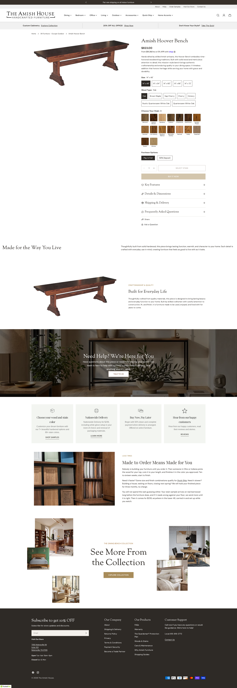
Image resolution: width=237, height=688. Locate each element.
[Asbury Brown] (153, 117)
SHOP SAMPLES (52, 437)
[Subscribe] (86, 633)
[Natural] (179, 129)
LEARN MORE (96, 436)
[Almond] (145, 117)
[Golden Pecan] (197, 117)
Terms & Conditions (113, 642)
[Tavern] (145, 141)
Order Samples (174, 7)
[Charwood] (179, 117)
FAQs (164, 7)
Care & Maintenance (144, 645)
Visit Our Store (188, 7)
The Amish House (46, 678)
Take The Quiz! (207, 25)
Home (33, 34)
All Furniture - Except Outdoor (52, 34)
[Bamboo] (162, 117)
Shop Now (128, 25)
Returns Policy (110, 634)
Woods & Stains (141, 641)
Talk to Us (118, 374)
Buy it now (173, 176)
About (157, 7)
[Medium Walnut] (162, 129)
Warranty (139, 629)
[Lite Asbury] (153, 129)
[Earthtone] (188, 117)
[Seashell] (197, 129)
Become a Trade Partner (114, 651)
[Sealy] (188, 129)
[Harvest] (145, 129)
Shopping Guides (142, 654)
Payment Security (112, 647)
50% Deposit (164, 158)
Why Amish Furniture (144, 650)
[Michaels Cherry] (171, 129)
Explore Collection (49, 25)
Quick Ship (182, 480)
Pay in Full (148, 158)
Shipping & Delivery (112, 629)
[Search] (218, 15)
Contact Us (201, 7)
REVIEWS (185, 434)
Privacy (107, 638)
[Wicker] (153, 141)
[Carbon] (171, 117)
